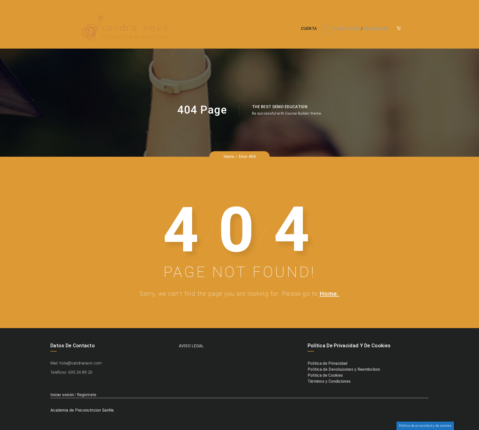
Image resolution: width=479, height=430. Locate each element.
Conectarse (347, 28)
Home (229, 156)
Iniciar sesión (62, 394)
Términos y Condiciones (329, 381)
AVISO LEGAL (191, 346)
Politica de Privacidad (328, 363)
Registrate (376, 28)
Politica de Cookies (325, 375)
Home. (329, 293)
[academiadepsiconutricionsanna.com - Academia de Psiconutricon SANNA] (125, 28)
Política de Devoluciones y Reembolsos (344, 369)
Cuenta (309, 28)
